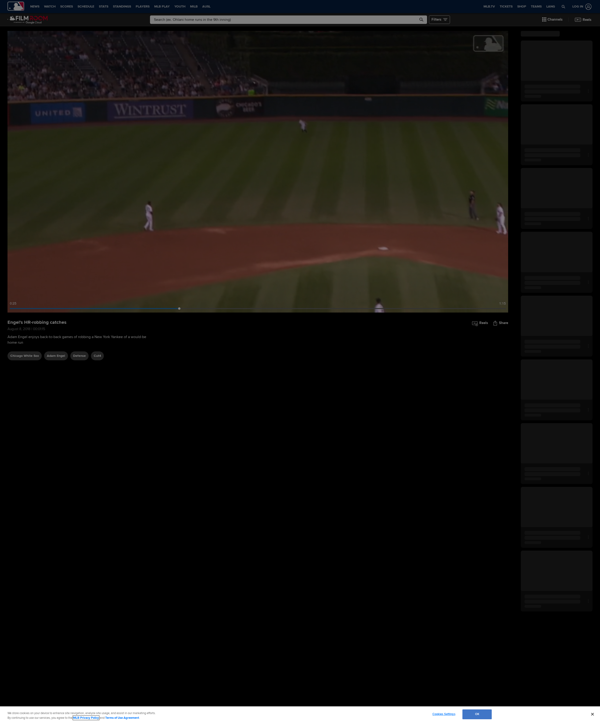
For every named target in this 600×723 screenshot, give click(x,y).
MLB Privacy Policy (86, 718)
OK (477, 714)
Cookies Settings (443, 714)
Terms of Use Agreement (122, 718)
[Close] (592, 714)
